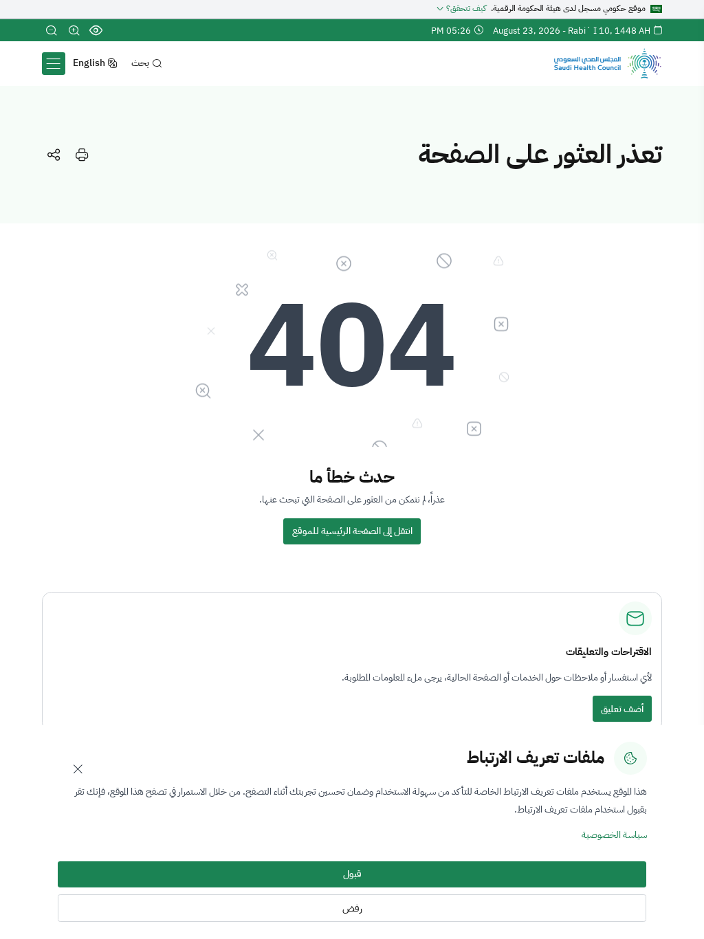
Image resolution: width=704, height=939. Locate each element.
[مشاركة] (53, 154)
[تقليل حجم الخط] (51, 30)
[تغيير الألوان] (96, 30)
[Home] (607, 63)
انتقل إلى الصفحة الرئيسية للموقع (352, 531)
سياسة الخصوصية (614, 834)
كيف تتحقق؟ (466, 8)
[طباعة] (82, 154)
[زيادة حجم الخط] (74, 30)
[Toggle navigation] (53, 63)
